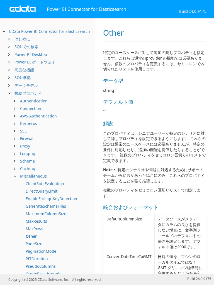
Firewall (27, 138)
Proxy (25, 146)
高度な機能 (24, 69)
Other (31, 236)
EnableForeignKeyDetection (51, 198)
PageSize (34, 243)
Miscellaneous (33, 176)
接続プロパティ (28, 93)
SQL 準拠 (22, 77)
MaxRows (34, 228)
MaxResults (36, 221)
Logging (27, 153)
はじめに (22, 38)
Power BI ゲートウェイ (34, 62)
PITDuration (37, 258)
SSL (23, 131)
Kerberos (28, 123)
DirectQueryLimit (41, 191)
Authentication (34, 101)
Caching (27, 168)
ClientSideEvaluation (45, 183)
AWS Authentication (38, 116)
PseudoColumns (41, 266)
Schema (27, 161)
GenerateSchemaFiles (46, 206)
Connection (30, 108)
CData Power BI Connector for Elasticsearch (49, 31)
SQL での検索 (26, 46)
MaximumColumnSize (46, 213)
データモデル (26, 85)
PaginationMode (41, 251)
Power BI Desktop (30, 54)
